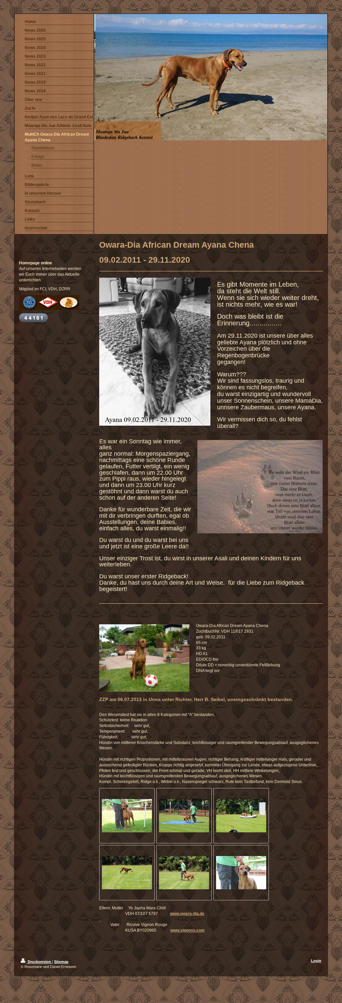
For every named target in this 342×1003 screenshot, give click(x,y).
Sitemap (61, 962)
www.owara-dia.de (187, 913)
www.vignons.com (187, 930)
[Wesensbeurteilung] (184, 815)
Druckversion (39, 962)
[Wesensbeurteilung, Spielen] (127, 872)
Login (316, 961)
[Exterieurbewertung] (127, 815)
